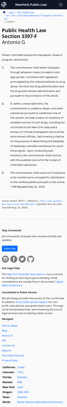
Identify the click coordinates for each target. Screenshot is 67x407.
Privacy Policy (10, 360)
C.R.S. (20, 372)
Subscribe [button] (10, 248)
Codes (21, 367)
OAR (19, 392)
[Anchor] (30, 59)
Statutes (22, 377)
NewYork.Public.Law (31, 4)
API (4, 340)
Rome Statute (25, 402)
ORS (26, 392)
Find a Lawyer (10, 325)
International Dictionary (49, 402)
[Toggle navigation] (60, 5)
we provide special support (32, 302)
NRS (19, 382)
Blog (4, 330)
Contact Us (8, 345)
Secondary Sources (13, 355)
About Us (7, 335)
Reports (6, 350)
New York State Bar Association (25, 274)
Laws (11, 12)
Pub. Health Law (25, 12)
